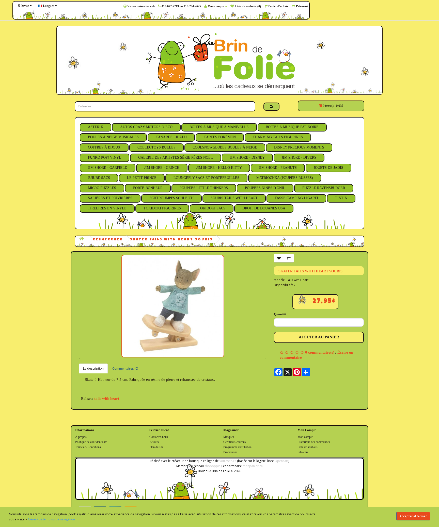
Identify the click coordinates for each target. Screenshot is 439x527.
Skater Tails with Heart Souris (171, 239)
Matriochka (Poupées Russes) (284, 178)
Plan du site (156, 447)
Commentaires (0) (125, 368)
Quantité (280, 314)
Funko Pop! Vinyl (104, 157)
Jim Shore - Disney (247, 157)
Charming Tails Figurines (278, 137)
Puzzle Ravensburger (323, 188)
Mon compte (305, 437)
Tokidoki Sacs (211, 208)
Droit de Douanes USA (263, 208)
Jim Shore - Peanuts (278, 168)
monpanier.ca (253, 466)
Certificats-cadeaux (234, 442)
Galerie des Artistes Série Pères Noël (175, 157)
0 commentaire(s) (319, 352)
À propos (81, 437)
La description (93, 368)
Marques (228, 437)
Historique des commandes (313, 442)
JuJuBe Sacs (99, 178)
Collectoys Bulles (156, 147)
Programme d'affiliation (237, 447)
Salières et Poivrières (110, 198)
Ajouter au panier (319, 337)
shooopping (213, 466)
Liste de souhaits (307, 447)
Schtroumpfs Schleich (171, 198)
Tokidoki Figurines (162, 208)
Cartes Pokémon (220, 137)
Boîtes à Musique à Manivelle (219, 127)
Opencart (281, 461)
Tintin (341, 198)
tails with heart (106, 399)
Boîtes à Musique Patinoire (292, 127)
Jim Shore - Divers (299, 157)
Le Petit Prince (141, 178)
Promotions (230, 452)
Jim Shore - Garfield (107, 168)
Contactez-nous (158, 437)
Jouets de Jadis (328, 168)
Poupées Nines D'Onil (265, 188)
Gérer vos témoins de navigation (51, 519)
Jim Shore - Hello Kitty (219, 168)
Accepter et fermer (413, 516)
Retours (154, 442)
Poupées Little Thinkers (204, 188)
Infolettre (302, 452)
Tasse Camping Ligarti (296, 198)
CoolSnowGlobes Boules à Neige (225, 147)
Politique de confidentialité (91, 442)
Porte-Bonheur (148, 188)
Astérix (95, 127)
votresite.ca (228, 461)
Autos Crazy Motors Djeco (146, 127)
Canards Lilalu (171, 137)
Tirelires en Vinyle (107, 208)
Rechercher (107, 239)
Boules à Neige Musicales (113, 137)
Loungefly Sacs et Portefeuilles (206, 178)
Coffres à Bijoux (104, 147)
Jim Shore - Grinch (161, 168)
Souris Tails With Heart (234, 198)
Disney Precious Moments (299, 147)
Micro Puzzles (102, 188)
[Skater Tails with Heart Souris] (172, 306)
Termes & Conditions (88, 447)
